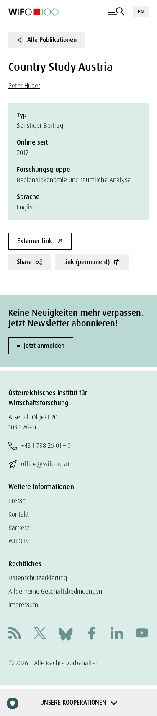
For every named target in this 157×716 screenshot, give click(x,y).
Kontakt (18, 514)
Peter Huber (24, 85)
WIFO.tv (18, 541)
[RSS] (14, 634)
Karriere (19, 527)
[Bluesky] (66, 634)
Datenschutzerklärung (37, 578)
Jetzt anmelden (44, 345)
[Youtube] (142, 634)
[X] (39, 634)
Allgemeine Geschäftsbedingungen (55, 591)
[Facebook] (91, 634)
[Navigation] (116, 11)
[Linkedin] (117, 634)
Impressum (23, 604)
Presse (17, 500)
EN (141, 11)
